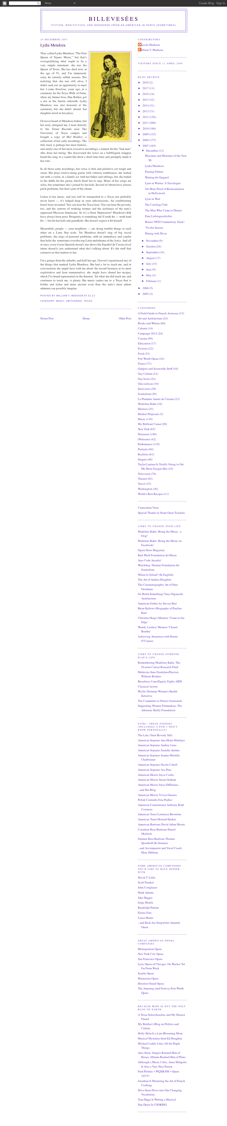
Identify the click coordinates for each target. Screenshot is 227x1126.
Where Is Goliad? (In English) (155, 575)
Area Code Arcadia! (149, 560)
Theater (142, 479)
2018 (146, 82)
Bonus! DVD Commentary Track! (164, 222)
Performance (145, 444)
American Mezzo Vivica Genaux (157, 795)
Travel (141, 484)
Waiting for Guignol (157, 177)
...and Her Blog (147, 790)
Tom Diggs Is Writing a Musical (157, 1099)
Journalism (144, 394)
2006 (146, 288)
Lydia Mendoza (52, 45)
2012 (146, 117)
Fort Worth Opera (148, 359)
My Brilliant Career (149, 424)
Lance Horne (145, 918)
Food (141, 353)
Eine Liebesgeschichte (158, 216)
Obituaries (74, 301)
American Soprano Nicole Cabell (157, 765)
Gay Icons (144, 379)
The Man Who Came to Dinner (163, 210)
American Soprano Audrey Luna (157, 745)
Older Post (125, 318)
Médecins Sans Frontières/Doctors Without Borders (158, 674)
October (151, 246)
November (152, 241)
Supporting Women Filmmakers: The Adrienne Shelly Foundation (160, 708)
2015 (146, 100)
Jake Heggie (145, 898)
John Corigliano (147, 887)
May (149, 275)
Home (86, 318)
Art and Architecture (150, 318)
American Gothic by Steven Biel (157, 603)
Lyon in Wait (152, 199)
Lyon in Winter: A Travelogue (163, 183)
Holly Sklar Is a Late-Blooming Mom (160, 1033)
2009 (146, 134)
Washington (145, 489)
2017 (146, 88)
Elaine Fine (145, 913)
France (142, 363)
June (149, 269)
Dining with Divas (156, 233)
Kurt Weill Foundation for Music (157, 555)
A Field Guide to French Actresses (158, 313)
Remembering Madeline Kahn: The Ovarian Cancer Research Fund (159, 665)
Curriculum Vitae (148, 508)
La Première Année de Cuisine (156, 399)
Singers (142, 459)
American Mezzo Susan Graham (157, 780)
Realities (143, 454)
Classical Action (148, 686)
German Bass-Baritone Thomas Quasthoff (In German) (156, 841)
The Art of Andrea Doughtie (154, 579)
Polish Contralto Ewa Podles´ (155, 800)
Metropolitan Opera (150, 949)
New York (144, 429)
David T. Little (146, 877)
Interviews (144, 389)
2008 (146, 140)
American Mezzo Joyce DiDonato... (159, 785)
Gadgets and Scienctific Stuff (155, 369)
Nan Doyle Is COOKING (152, 1105)
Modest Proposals (148, 414)
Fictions (143, 348)
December (152, 151)
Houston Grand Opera (151, 983)
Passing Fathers (154, 172)
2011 (146, 123)
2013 (146, 111)
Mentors (143, 409)
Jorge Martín (145, 902)
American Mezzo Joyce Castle (156, 775)
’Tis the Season (154, 228)
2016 (146, 94)
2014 (146, 105)
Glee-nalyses (145, 384)
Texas (88, 301)
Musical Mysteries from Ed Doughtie (160, 1038)
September (152, 252)
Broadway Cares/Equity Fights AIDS (160, 681)
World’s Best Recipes (150, 494)
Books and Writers (149, 323)
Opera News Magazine (151, 550)
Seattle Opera (146, 973)
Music (60, 301)
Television (144, 474)
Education (144, 343)
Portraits (143, 449)
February (151, 281)
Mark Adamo (146, 892)
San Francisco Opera (150, 959)
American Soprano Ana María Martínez (161, 740)
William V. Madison (151, 50)
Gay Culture (145, 374)
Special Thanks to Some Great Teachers (161, 513)
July (149, 264)
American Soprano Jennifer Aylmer (159, 750)
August (150, 258)
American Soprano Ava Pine (154, 770)
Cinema (142, 338)
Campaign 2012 (147, 333)
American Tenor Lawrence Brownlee (159, 814)
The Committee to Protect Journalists (160, 701)
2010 (146, 128)
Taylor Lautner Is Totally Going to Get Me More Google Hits (161, 466)
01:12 (91, 295)
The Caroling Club (156, 205)
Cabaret (142, 328)
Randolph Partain (148, 908)
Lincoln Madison (149, 45)
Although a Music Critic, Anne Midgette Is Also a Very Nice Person (162, 1064)
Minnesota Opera (148, 978)
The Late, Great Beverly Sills (155, 735)
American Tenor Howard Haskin (157, 819)
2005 (146, 294)
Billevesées (114, 18)
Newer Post (47, 318)
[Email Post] (96, 295)
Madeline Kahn (147, 404)
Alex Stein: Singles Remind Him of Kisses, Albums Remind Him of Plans (162, 1055)
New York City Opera (150, 954)
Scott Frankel (146, 882)
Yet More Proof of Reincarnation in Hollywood (164, 191)
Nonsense (143, 434)
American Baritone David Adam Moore (161, 824)
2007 (146, 146)
